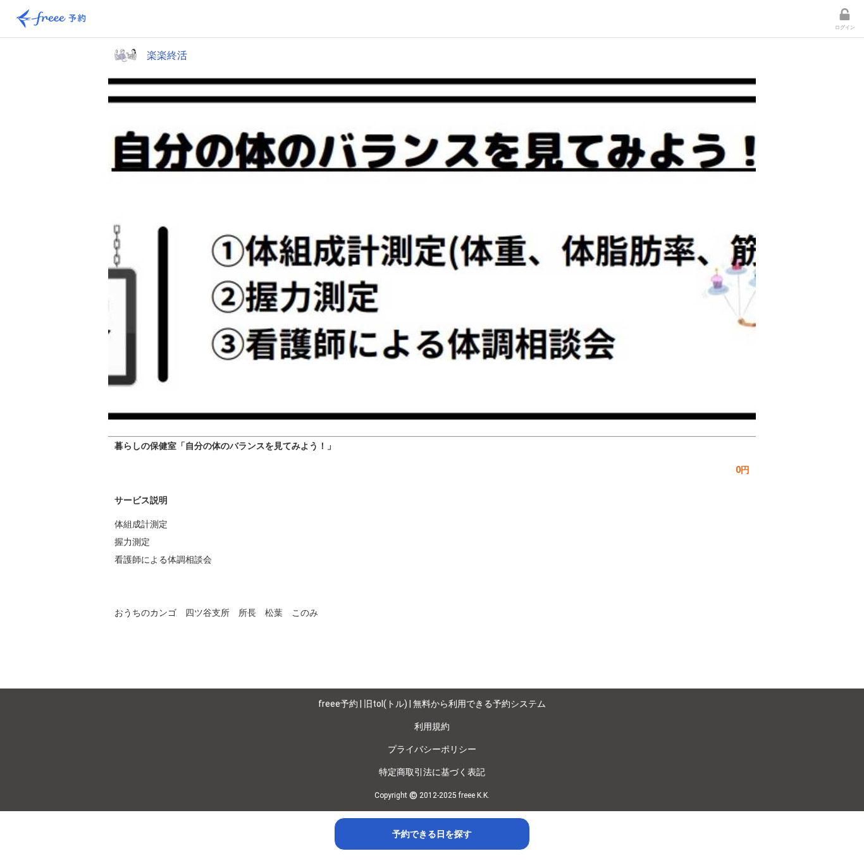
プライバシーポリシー (432, 749)
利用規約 (432, 726)
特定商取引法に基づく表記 (432, 772)
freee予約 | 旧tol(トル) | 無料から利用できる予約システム (432, 704)
